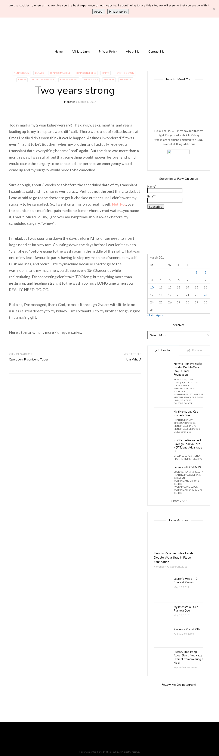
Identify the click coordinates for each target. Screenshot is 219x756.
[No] (214, 9)
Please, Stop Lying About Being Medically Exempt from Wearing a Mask (188, 657)
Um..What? (133, 359)
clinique (178, 382)
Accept (99, 11)
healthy (178, 475)
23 (205, 295)
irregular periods (184, 423)
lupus (188, 455)
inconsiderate (192, 475)
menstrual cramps (185, 426)
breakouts (180, 379)
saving (198, 458)
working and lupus (186, 486)
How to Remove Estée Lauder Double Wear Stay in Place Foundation (188, 369)
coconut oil (191, 382)
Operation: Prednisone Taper (28, 359)
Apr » (159, 315)
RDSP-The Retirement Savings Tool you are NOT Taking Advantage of (188, 446)
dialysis (39, 73)
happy (105, 73)
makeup (198, 394)
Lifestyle (179, 455)
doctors (178, 472)
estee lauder (181, 388)
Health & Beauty (124, 73)
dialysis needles (86, 73)
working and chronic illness (186, 482)
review (199, 397)
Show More (178, 501)
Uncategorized (182, 432)
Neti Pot (119, 204)
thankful (126, 79)
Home (59, 51)
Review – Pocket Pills (187, 629)
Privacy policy (118, 11)
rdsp (176, 458)
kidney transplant (43, 79)
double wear (181, 385)
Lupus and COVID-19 (187, 467)
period (196, 429)
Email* (151, 196)
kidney (22, 79)
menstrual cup (182, 429)
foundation (181, 391)
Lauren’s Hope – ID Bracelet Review (186, 580)
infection (179, 478)
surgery (109, 79)
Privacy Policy (108, 51)
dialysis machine (60, 73)
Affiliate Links (81, 51)
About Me (132, 51)
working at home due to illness (188, 491)
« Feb (150, 315)
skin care (185, 400)
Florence (69, 102)
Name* (151, 186)
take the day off (183, 403)
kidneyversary (68, 79)
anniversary (21, 73)
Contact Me (156, 51)
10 (152, 287)
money (196, 455)
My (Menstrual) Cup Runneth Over (186, 413)
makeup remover (184, 397)
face (192, 388)
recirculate (90, 79)
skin (177, 400)
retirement (186, 458)
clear (190, 379)
